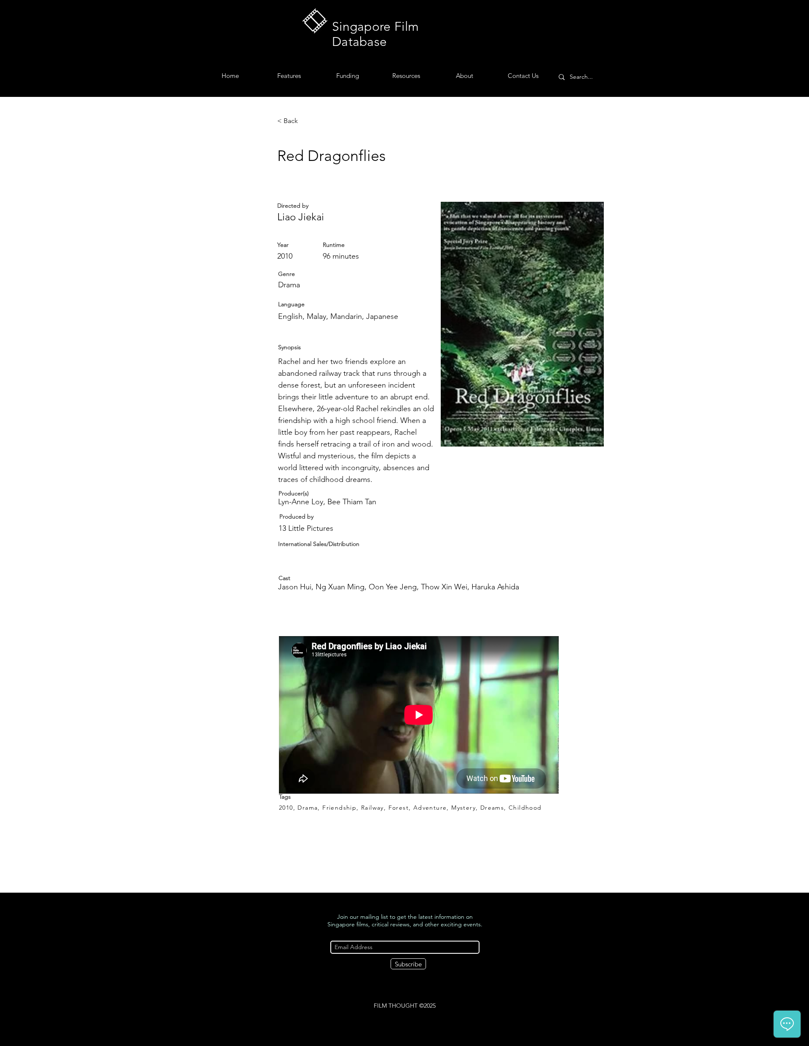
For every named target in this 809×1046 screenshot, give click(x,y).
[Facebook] (398, 1021)
